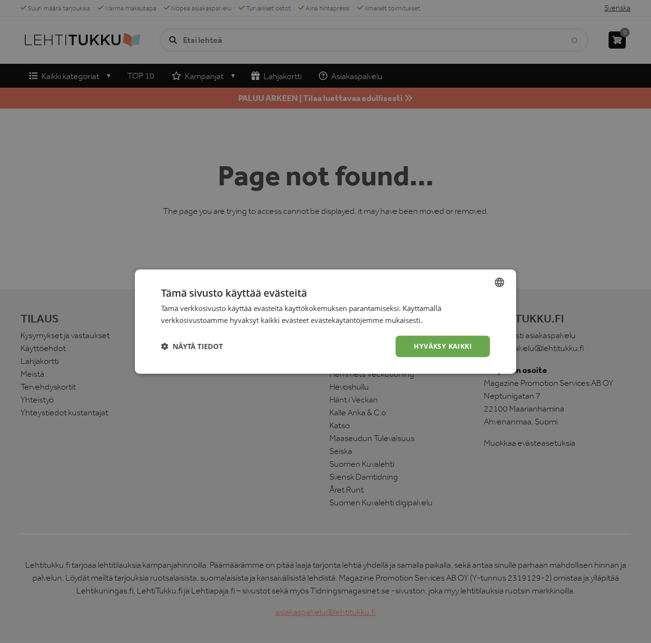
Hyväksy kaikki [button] (443, 346)
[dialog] (325, 321)
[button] (192, 346)
